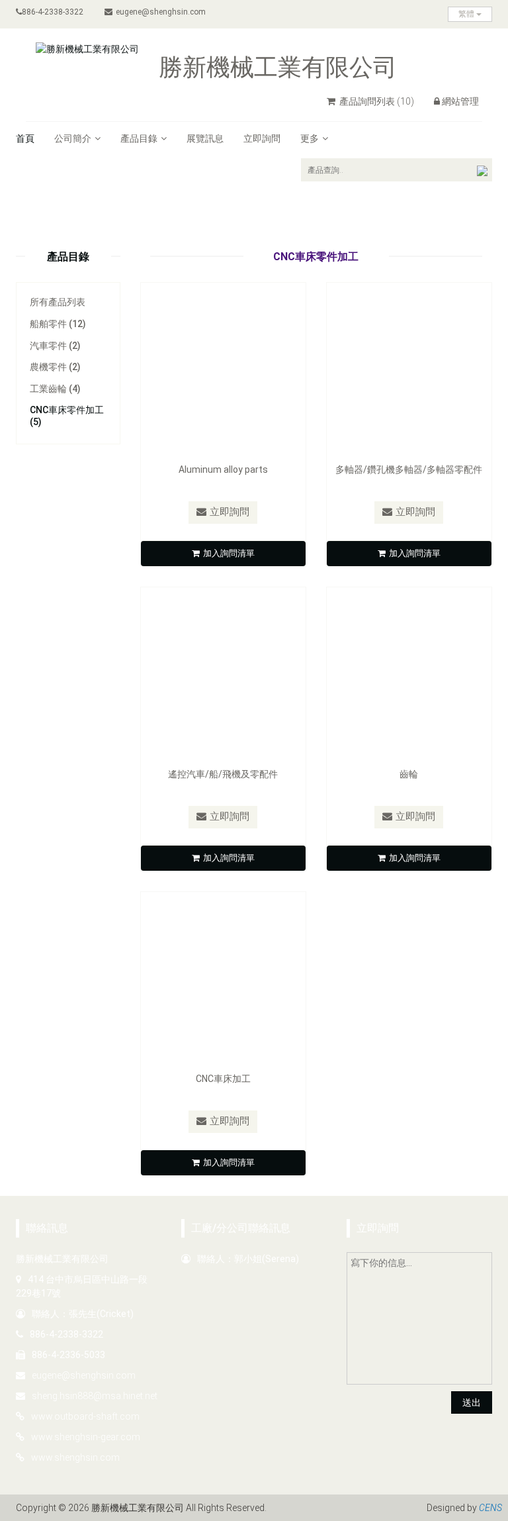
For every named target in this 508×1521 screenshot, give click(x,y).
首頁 (25, 138)
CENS (490, 1507)
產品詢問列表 (375, 101)
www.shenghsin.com (75, 1457)
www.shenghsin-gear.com (85, 1437)
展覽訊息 (205, 138)
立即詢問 (261, 138)
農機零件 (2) (55, 367)
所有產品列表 (57, 302)
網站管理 (460, 101)
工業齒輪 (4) (55, 388)
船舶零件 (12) (58, 324)
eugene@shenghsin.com (161, 12)
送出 (471, 1402)
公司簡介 (72, 138)
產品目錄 (138, 138)
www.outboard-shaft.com (85, 1416)
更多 (309, 138)
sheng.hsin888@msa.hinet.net (94, 1396)
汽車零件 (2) (55, 345)
